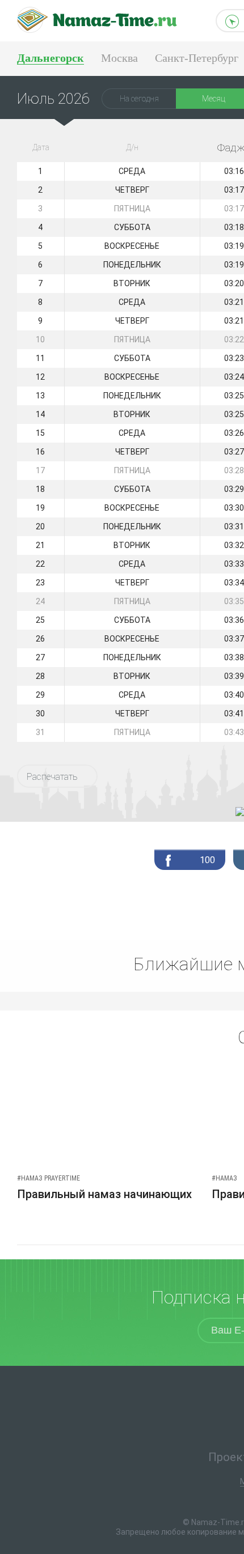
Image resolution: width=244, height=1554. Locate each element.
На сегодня (139, 98)
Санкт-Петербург (196, 58)
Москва (119, 58)
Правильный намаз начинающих (104, 1194)
